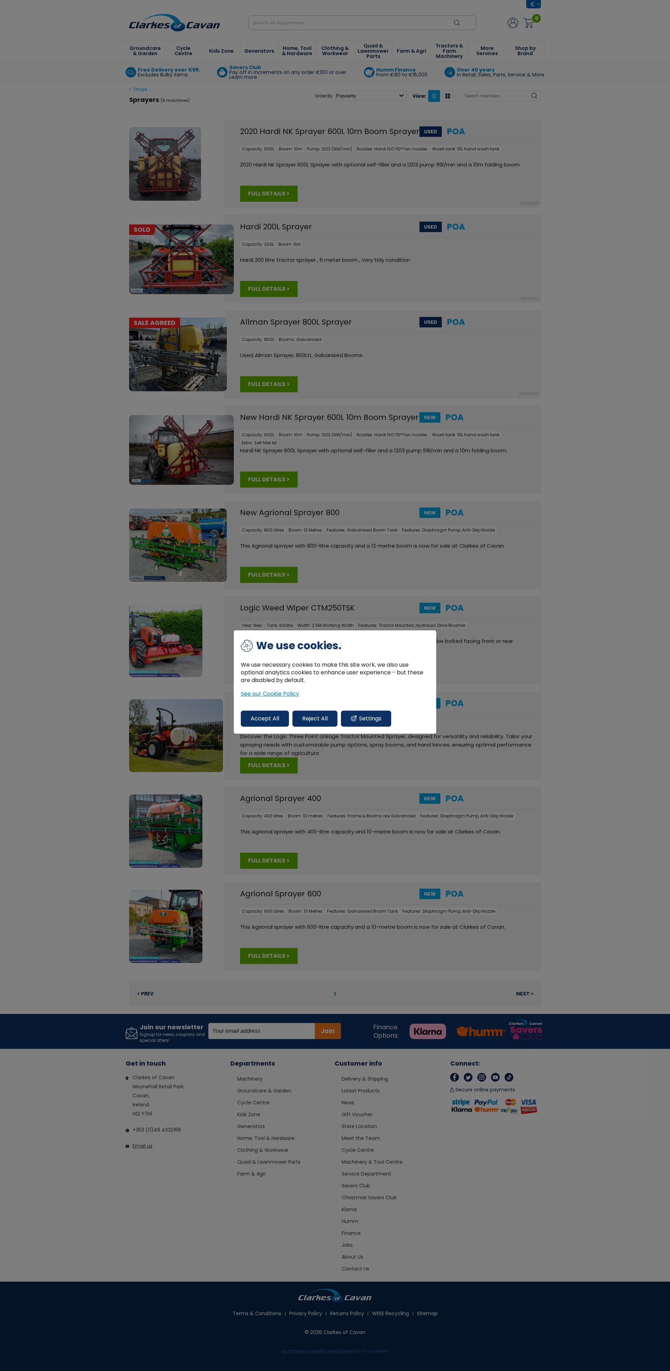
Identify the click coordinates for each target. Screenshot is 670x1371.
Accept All (265, 718)
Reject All (315, 718)
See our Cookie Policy (270, 694)
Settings (370, 718)
